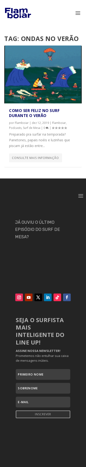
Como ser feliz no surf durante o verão (34, 113)
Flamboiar (22, 123)
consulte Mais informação (35, 158)
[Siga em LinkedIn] (48, 297)
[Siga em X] (38, 297)
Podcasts (15, 128)
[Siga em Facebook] (67, 297)
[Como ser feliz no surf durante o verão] (43, 74)
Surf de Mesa (31, 128)
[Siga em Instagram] (19, 297)
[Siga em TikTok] (57, 297)
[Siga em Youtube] (28, 297)
